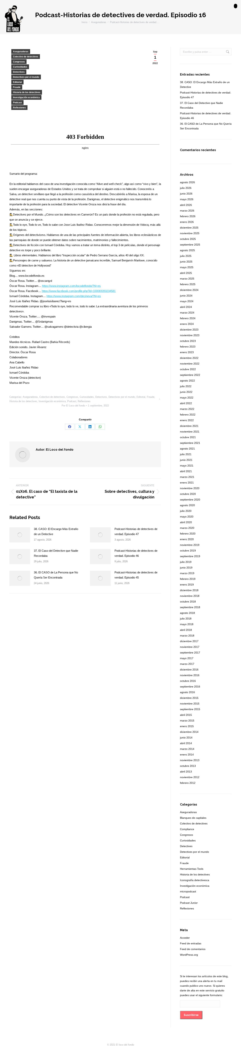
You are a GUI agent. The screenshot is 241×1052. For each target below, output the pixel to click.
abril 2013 (186, 771)
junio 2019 (186, 567)
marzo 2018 (187, 635)
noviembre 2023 (189, 335)
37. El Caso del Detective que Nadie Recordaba (56, 553)
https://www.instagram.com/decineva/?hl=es (74, 296)
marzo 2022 (187, 408)
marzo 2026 (187, 210)
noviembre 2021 (189, 431)
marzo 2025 (187, 278)
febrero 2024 (187, 318)
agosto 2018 (187, 612)
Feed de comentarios (192, 949)
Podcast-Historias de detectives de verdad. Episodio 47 (135, 531)
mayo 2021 (186, 465)
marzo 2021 (187, 476)
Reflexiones (19, 107)
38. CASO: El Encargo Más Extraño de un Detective (56, 531)
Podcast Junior (189, 902)
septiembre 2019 (190, 556)
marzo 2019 (187, 573)
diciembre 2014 (189, 731)
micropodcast (188, 891)
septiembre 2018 (190, 607)
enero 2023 (187, 352)
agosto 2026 (187, 182)
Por (73, 405)
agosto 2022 (187, 380)
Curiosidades (20, 67)
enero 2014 (187, 754)
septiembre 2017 (190, 652)
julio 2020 (185, 510)
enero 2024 (187, 323)
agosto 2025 (187, 250)
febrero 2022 (187, 414)
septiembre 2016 (190, 686)
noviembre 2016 (189, 675)
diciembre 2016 (189, 669)
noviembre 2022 (189, 363)
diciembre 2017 (189, 641)
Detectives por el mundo (26, 77)
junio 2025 (186, 261)
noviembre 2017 (189, 646)
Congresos (19, 61)
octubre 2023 (188, 340)
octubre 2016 (188, 680)
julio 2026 (185, 187)
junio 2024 (186, 295)
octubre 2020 (188, 493)
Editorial (17, 82)
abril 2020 (186, 522)
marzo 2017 (187, 663)
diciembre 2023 (189, 329)
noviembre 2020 (189, 488)
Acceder (185, 937)
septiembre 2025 (190, 244)
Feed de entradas (190, 943)
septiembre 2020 (190, 499)
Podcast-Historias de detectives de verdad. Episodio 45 (135, 575)
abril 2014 (186, 743)
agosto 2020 (187, 505)
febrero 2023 (187, 346)
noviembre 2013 (189, 760)
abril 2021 (186, 471)
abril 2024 (186, 306)
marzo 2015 (187, 720)
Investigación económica (26, 97)
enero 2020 (187, 539)
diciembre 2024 (189, 289)
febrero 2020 (187, 533)
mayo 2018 (186, 624)
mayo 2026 (186, 199)
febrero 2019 (187, 578)
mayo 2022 (186, 397)
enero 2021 (187, 482)
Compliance (187, 829)
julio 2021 (185, 454)
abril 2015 (186, 714)
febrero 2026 (187, 216)
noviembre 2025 (189, 233)
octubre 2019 (188, 550)
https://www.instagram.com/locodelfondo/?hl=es (71, 285)
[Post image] (19, 534)
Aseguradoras (20, 51)
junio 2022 (186, 391)
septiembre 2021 (190, 442)
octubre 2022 (188, 369)
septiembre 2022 (190, 374)
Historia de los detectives (26, 92)
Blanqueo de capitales (193, 817)
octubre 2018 (188, 601)
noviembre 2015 (189, 703)
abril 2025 (186, 272)
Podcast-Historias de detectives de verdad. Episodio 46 (135, 553)
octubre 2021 (188, 437)
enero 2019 (187, 584)
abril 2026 (186, 204)
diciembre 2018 (189, 590)
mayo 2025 (186, 267)
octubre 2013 (188, 765)
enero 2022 (187, 420)
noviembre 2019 (189, 544)
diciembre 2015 (189, 697)
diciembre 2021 (189, 425)
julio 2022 (185, 386)
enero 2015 (187, 726)
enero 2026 (187, 221)
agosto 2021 (187, 448)
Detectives (19, 72)
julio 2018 (185, 618)
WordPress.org (189, 954)
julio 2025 (185, 255)
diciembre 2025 (189, 227)
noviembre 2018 (189, 595)
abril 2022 (186, 403)
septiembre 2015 (190, 709)
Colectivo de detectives (25, 56)
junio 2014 (186, 737)
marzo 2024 (187, 312)
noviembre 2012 (189, 777)
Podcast (17, 102)
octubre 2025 (188, 238)
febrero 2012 (187, 782)
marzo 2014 (187, 748)
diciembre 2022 (189, 357)
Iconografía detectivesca (194, 880)
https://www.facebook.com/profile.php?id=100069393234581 (79, 291)
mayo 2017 (186, 658)
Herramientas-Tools (191, 868)
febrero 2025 (187, 284)
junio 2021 (186, 459)
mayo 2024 (186, 301)
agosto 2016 (187, 692)
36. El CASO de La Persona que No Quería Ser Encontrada (56, 575)
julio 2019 (185, 561)
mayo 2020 (186, 516)
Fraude (17, 87)
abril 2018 (186, 629)
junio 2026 (186, 193)
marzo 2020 (187, 527)
